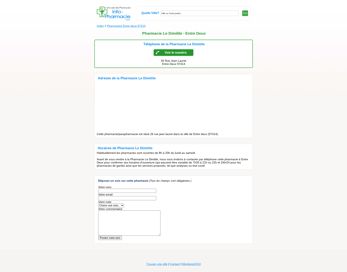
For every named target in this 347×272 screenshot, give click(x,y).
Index (100, 25)
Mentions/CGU (191, 264)
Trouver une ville (156, 264)
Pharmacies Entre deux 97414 (126, 25)
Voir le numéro (176, 52)
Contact (175, 264)
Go (245, 13)
